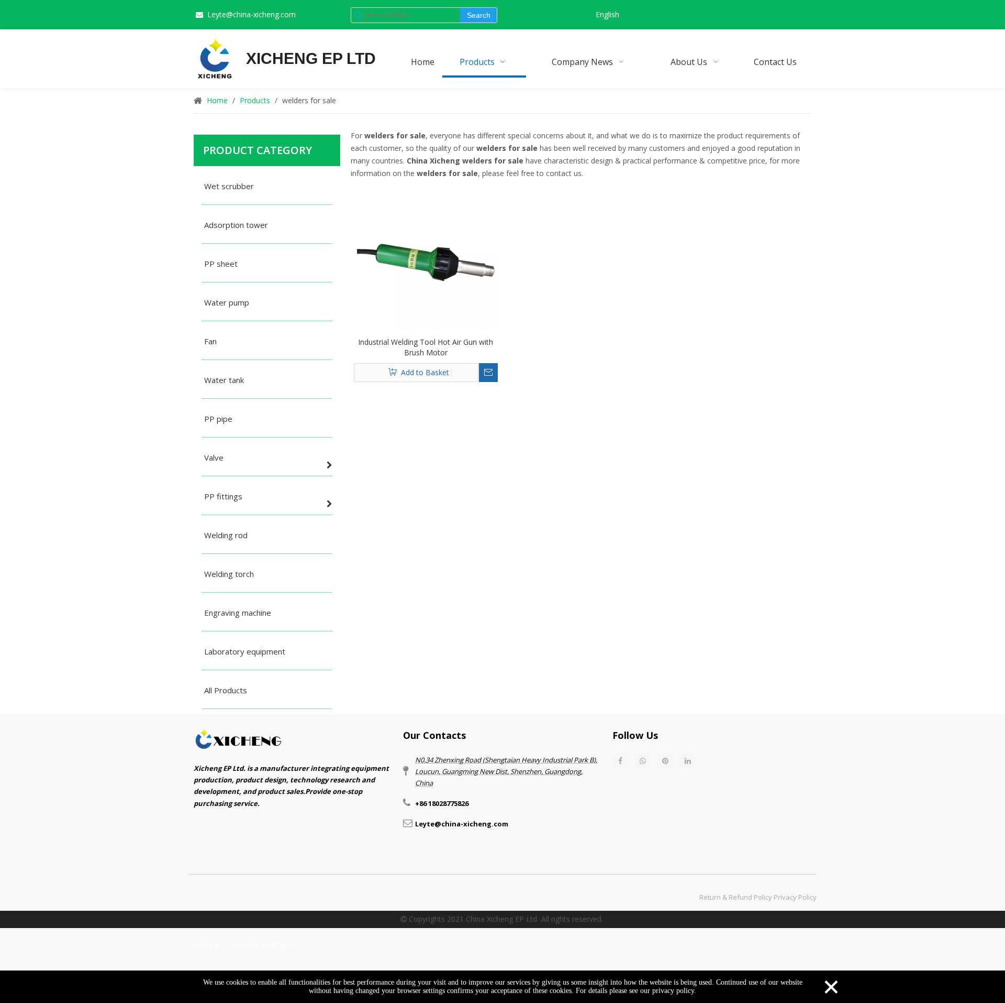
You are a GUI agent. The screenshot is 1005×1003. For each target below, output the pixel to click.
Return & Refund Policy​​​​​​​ (735, 897)
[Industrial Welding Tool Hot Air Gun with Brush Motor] (426, 259)
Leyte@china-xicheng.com (251, 14)
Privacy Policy (795, 897)
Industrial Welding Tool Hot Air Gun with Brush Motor (425, 347)
